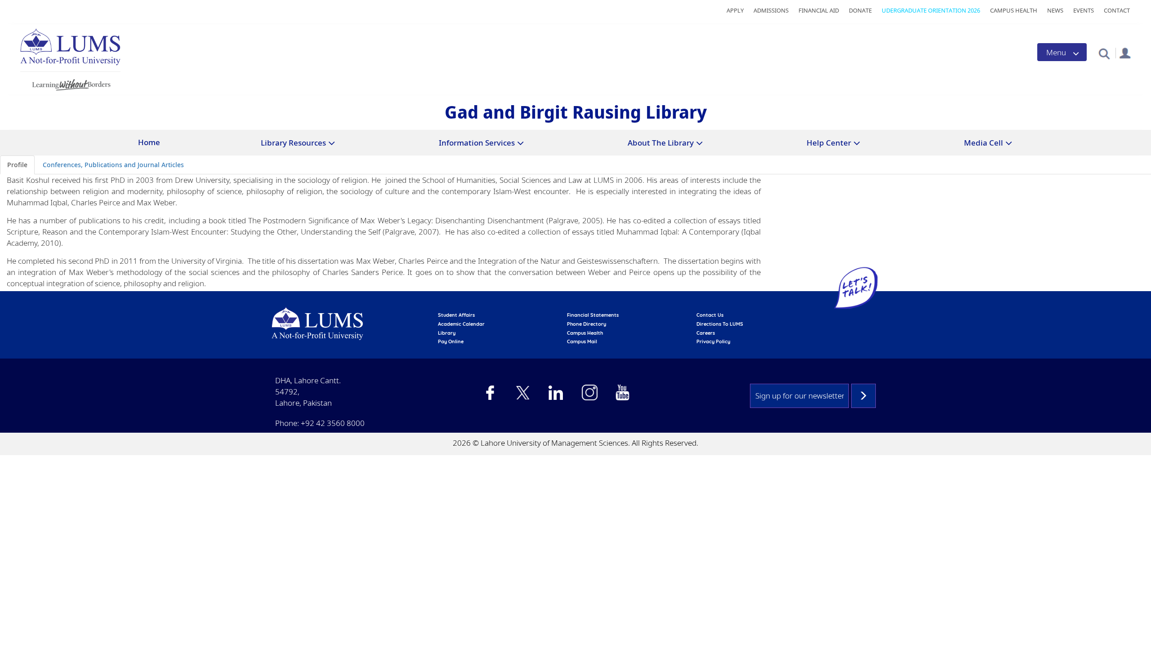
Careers (705, 333)
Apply (735, 10)
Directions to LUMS (719, 324)
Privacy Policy (713, 341)
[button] (1104, 53)
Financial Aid (819, 10)
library (446, 333)
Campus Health (1013, 10)
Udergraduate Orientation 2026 (931, 10)
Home (149, 142)
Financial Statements (593, 315)
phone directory (586, 324)
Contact (1117, 10)
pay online (451, 341)
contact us (709, 315)
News (1055, 10)
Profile (17, 164)
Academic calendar (461, 324)
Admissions (771, 10)
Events (1083, 10)
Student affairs (456, 315)
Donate (860, 10)
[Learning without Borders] (70, 83)
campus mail (582, 341)
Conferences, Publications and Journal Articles (113, 164)
